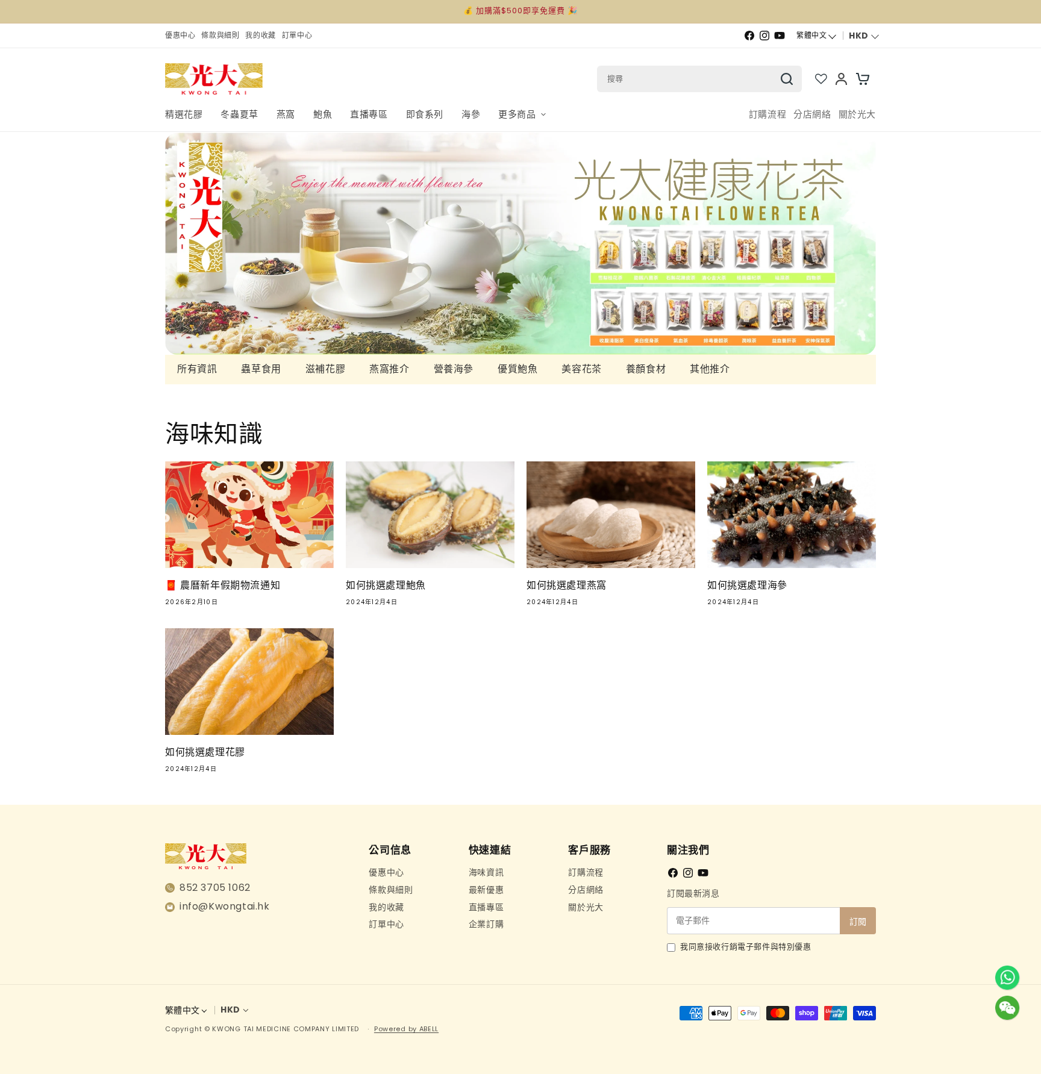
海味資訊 (486, 872)
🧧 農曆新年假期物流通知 (222, 585)
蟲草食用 (261, 369)
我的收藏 (386, 907)
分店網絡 (585, 890)
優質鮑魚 (517, 369)
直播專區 (486, 907)
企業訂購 (486, 924)
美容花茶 (581, 369)
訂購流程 (585, 872)
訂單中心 (386, 924)
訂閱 (857, 921)
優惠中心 (386, 872)
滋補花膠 (325, 369)
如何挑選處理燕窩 (567, 585)
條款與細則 (391, 890)
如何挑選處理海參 (747, 585)
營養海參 (454, 369)
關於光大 (585, 907)
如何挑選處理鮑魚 (386, 585)
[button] (521, 115)
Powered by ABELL (406, 1029)
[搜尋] (787, 79)
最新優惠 (486, 890)
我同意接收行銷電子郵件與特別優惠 (745, 946)
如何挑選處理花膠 (205, 752)
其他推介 (710, 369)
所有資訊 (197, 369)
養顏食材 (646, 369)
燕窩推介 (389, 369)
